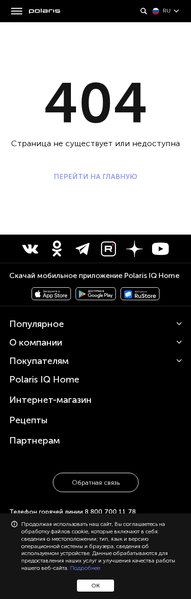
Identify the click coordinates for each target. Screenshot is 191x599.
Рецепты (28, 420)
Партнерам (34, 440)
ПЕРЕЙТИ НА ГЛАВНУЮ (95, 177)
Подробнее (85, 568)
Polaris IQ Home (44, 379)
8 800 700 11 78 (110, 512)
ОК (95, 585)
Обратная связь (96, 483)
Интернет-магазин (50, 399)
